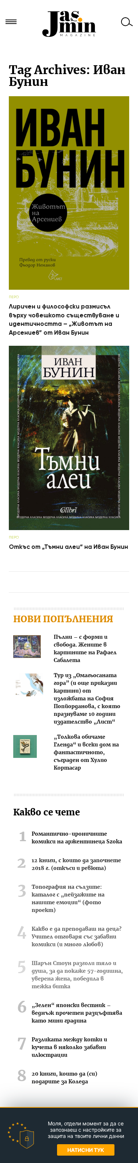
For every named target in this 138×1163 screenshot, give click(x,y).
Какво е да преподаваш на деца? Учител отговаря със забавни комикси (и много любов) (76, 937)
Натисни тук (85, 1150)
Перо (14, 297)
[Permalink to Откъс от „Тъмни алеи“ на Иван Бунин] (69, 528)
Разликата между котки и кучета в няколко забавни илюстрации (69, 1047)
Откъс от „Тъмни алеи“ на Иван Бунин (68, 547)
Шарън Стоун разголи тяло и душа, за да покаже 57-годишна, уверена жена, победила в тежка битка (77, 975)
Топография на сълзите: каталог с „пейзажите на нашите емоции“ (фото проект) (68, 899)
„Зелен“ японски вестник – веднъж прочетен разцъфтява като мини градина (77, 1013)
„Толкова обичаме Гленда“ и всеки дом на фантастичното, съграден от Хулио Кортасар (86, 753)
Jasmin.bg (69, 24)
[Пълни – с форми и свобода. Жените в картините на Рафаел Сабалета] (27, 648)
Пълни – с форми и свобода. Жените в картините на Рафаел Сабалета (85, 649)
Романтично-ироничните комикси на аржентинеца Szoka (77, 838)
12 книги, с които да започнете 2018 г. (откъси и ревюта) (76, 864)
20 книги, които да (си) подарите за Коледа (64, 1078)
